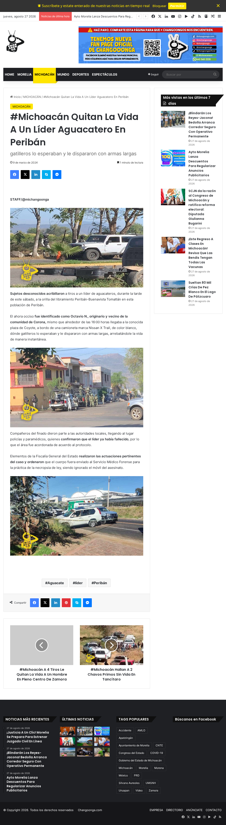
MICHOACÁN (44, 74)
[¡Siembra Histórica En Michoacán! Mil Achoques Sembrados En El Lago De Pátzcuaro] (84, 741)
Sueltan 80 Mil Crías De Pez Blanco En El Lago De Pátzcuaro (202, 289)
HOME (9, 74)
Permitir (177, 6)
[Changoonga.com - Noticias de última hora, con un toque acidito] (14, 41)
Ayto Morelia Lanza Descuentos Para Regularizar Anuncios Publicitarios (122, 16)
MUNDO (63, 74)
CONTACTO (214, 810)
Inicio (17, 97)
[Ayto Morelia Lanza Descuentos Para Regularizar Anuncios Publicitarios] (173, 158)
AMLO (141, 730)
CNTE (159, 745)
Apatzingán (126, 737)
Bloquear (159, 6)
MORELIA (24, 74)
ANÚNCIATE (194, 810)
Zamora (153, 790)
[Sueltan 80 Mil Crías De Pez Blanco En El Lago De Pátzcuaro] (173, 288)
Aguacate (55, 583)
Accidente (125, 730)
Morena (159, 768)
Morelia (143, 768)
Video (139, 790)
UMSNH (151, 783)
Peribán (100, 583)
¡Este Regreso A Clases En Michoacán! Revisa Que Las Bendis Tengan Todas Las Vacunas (200, 253)
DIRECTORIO (174, 810)
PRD (136, 775)
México (123, 775)
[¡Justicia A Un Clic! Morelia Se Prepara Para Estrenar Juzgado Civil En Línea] (67, 731)
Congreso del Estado (131, 753)
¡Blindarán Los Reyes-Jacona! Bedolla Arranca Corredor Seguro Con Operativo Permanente (202, 125)
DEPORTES (80, 74)
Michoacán (126, 768)
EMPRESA (156, 810)
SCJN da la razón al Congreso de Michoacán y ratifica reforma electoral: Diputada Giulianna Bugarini (202, 207)
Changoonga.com (90, 810)
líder (79, 583)
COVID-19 (156, 753)
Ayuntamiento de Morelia (134, 745)
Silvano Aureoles (129, 783)
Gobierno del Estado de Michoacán (140, 760)
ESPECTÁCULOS (104, 74)
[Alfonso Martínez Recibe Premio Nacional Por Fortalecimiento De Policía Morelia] (84, 752)
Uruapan (124, 790)
